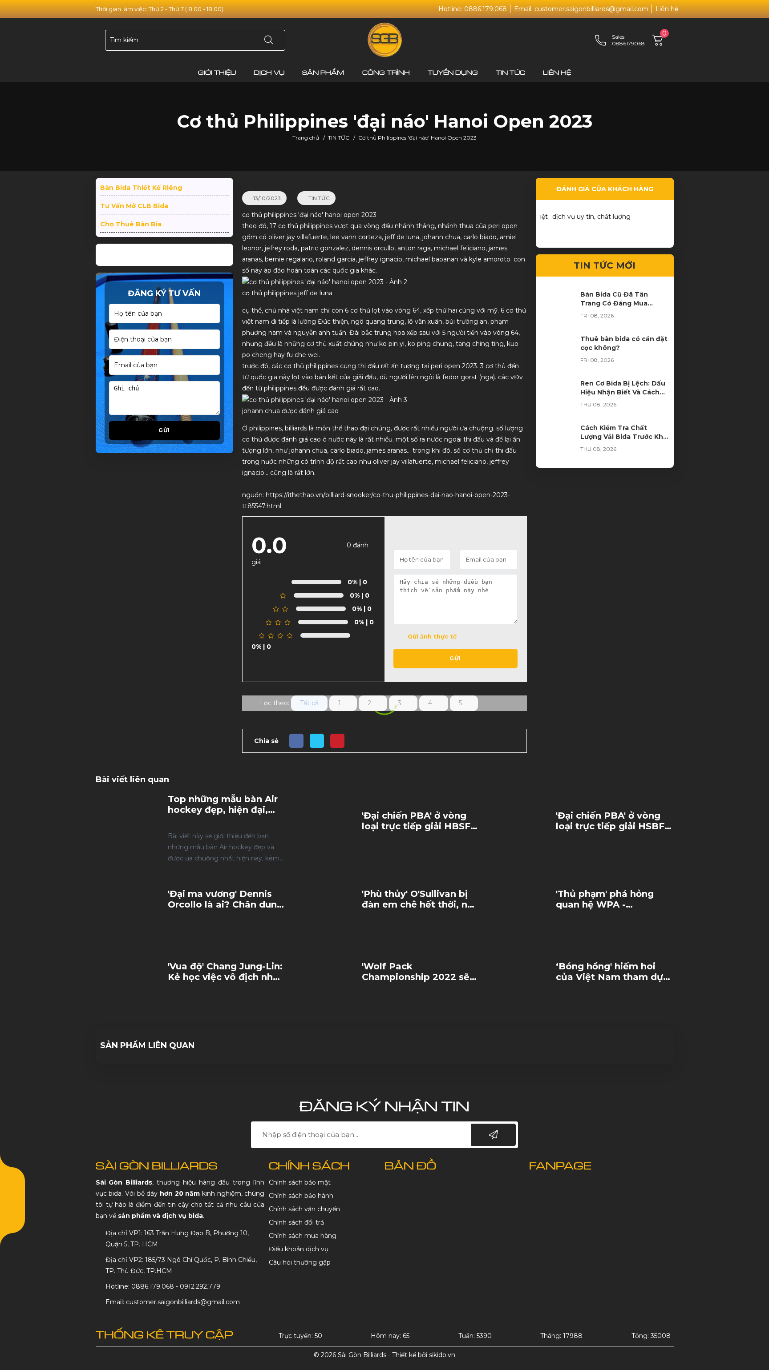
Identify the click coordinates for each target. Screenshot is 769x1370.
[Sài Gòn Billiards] (385, 40)
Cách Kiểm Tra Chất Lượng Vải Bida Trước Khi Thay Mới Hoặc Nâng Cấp (622, 437)
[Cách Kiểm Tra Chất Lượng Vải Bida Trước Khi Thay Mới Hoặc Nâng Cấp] (558, 441)
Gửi (164, 430)
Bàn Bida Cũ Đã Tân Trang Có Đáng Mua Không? (614, 303)
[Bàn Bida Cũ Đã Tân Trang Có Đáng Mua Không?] (558, 307)
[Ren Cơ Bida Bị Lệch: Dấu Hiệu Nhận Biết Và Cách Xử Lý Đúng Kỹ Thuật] (558, 396)
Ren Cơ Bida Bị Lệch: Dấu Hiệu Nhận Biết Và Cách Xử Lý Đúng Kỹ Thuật (622, 392)
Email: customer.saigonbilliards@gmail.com (581, 9)
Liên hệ (667, 9)
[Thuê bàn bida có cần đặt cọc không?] (558, 352)
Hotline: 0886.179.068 (472, 9)
